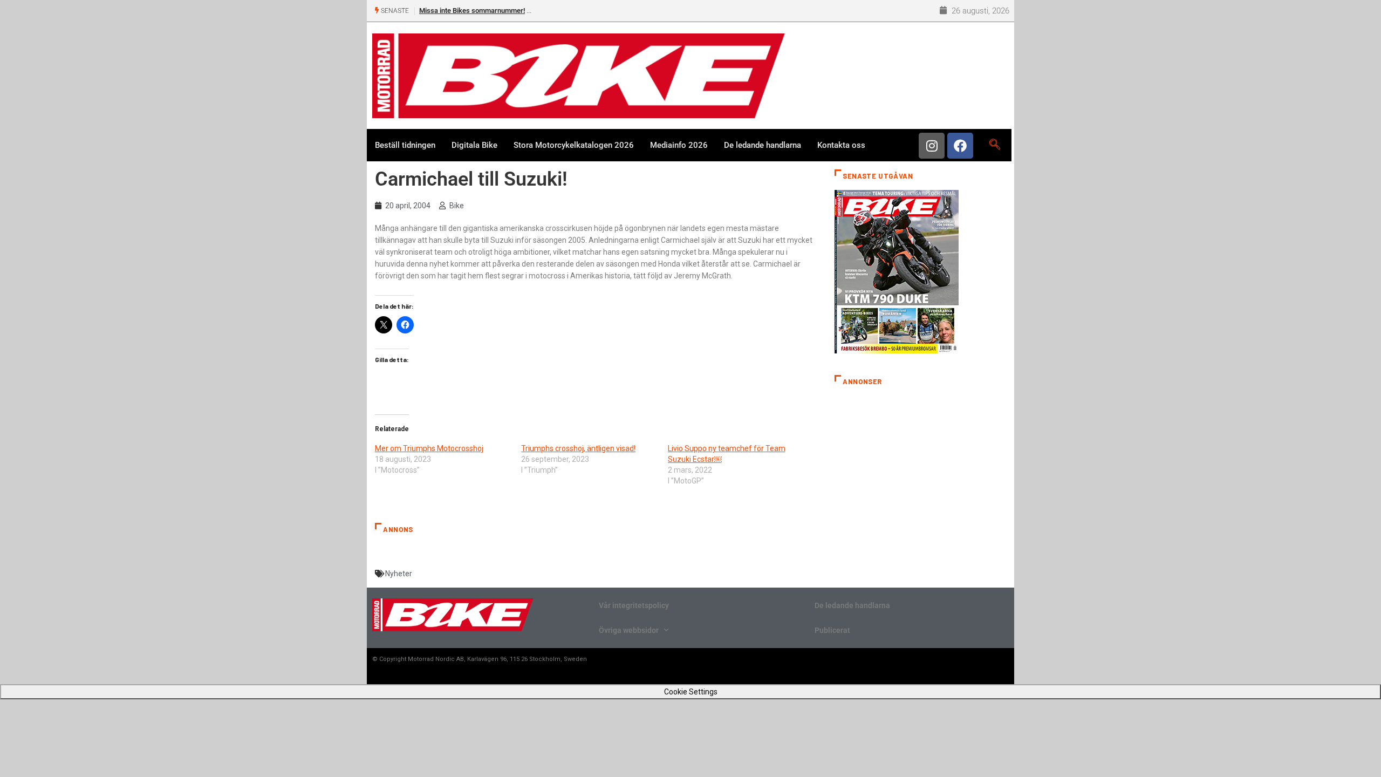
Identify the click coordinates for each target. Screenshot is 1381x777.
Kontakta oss (841, 145)
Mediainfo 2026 (679, 145)
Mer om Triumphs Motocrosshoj (429, 448)
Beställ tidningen (405, 145)
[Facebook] (960, 146)
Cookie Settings (690, 691)
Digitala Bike (474, 145)
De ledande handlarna (762, 145)
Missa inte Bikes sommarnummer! (472, 10)
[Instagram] (932, 146)
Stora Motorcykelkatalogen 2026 (574, 145)
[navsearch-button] (994, 145)
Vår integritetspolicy (634, 605)
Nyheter (398, 573)
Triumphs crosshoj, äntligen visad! (578, 448)
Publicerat (832, 630)
